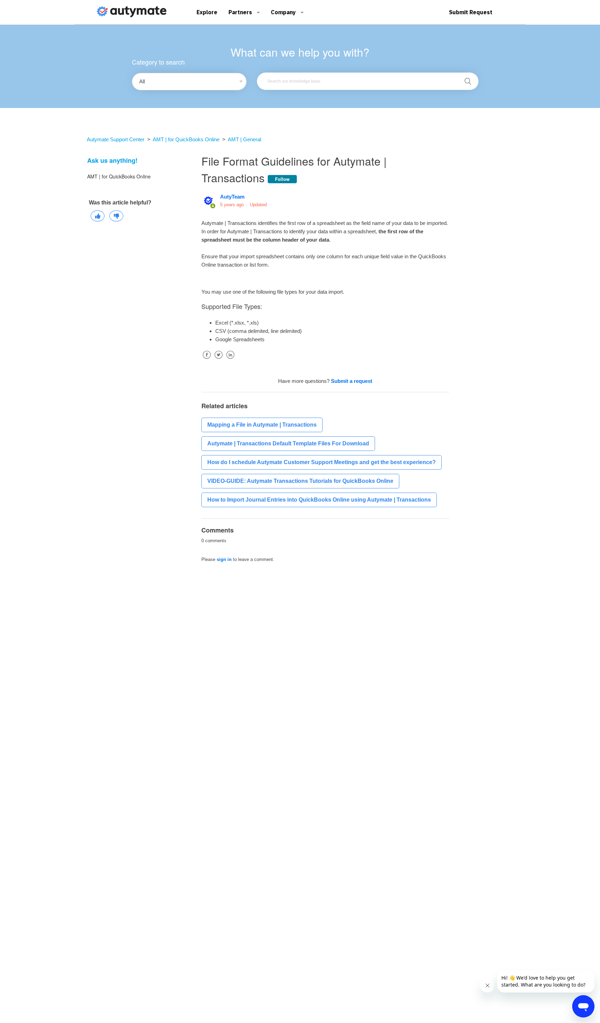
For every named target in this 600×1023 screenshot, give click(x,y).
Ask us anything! (112, 160)
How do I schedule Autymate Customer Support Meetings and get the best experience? (321, 462)
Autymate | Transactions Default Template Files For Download (288, 443)
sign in (224, 559)
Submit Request (470, 12)
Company (284, 12)
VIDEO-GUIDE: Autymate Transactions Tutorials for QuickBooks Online (300, 481)
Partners (240, 12)
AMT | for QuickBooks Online (186, 139)
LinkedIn (230, 360)
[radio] (98, 215)
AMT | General (244, 139)
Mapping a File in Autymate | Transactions (262, 425)
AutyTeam (232, 197)
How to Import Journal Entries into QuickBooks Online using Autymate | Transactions (319, 500)
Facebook (206, 360)
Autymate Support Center (115, 139)
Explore (207, 12)
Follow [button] (282, 179)
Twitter (218, 360)
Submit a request (351, 381)
